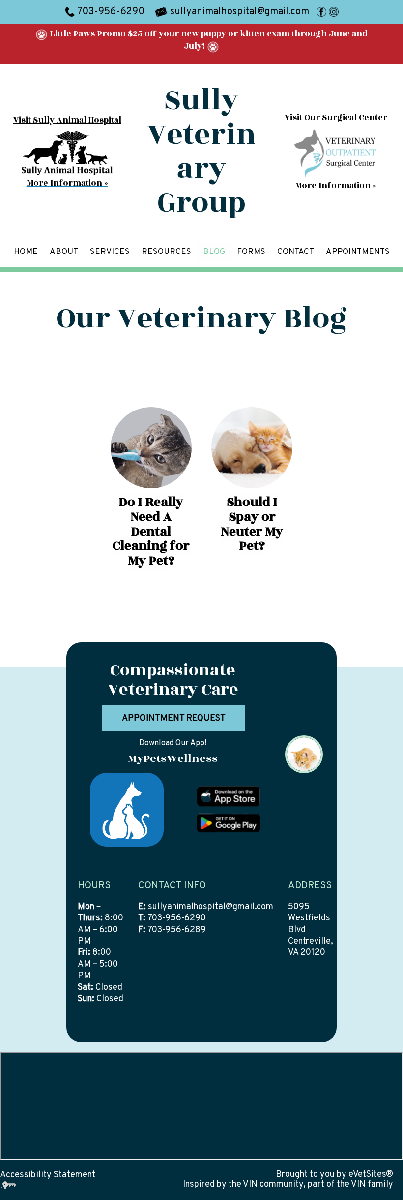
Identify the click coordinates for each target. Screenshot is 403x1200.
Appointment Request (174, 718)
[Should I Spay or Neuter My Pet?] (251, 447)
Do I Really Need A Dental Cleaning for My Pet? (151, 531)
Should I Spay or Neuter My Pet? (252, 524)
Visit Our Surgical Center (336, 117)
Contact (295, 252)
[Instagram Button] (334, 11)
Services (110, 252)
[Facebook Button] (321, 11)
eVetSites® (370, 1174)
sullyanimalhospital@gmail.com (210, 907)
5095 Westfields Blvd (309, 918)
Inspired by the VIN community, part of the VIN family (288, 1184)
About (64, 252)
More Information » (335, 185)
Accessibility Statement (47, 1175)
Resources (166, 252)
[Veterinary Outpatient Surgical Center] (336, 153)
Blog (214, 252)
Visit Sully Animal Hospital (67, 120)
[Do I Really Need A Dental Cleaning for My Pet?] (151, 447)
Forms (251, 252)
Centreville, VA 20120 (310, 947)
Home (26, 252)
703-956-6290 (110, 11)
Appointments (358, 252)
